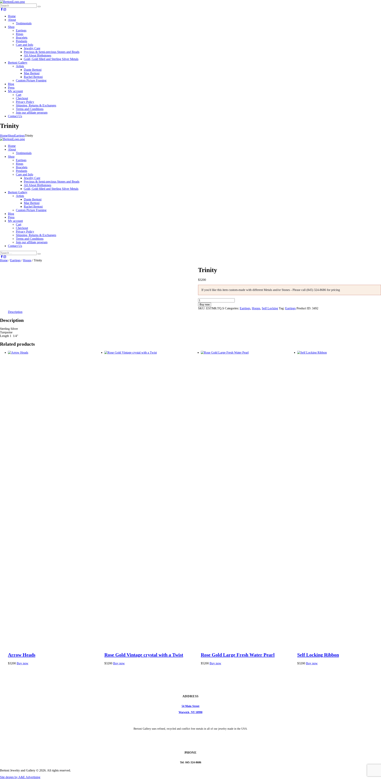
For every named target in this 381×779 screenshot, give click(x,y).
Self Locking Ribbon (318, 654)
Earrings (19, 135)
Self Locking (270, 308)
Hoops (27, 260)
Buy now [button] (22, 663)
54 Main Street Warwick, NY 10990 (190, 709)
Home (4, 135)
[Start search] (39, 253)
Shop (11, 135)
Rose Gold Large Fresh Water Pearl (238, 654)
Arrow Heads (21, 654)
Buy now (205, 304)
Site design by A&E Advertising (20, 777)
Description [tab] (15, 312)
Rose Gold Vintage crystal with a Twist (143, 654)
